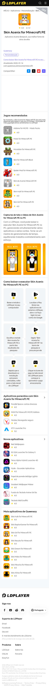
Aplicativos (15, 11)
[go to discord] (22, 610)
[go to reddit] (16, 610)
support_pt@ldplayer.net (9, 680)
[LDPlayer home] (14, 3)
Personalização (27, 11)
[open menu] (45, 3)
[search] (39, 3)
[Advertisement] (24, 93)
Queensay (8, 51)
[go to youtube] (10, 610)
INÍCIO (6, 11)
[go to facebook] (4, 610)
